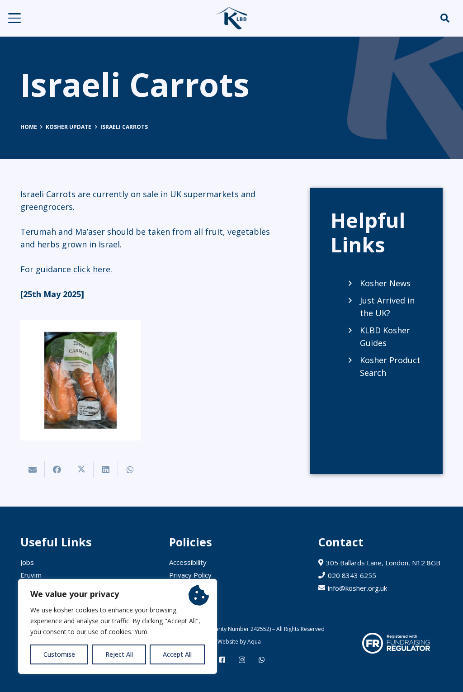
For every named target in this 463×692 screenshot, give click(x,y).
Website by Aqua (238, 641)
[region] (117, 626)
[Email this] (32, 469)
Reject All (119, 654)
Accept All (177, 654)
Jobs (27, 562)
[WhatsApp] (262, 659)
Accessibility (188, 562)
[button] (15, 18)
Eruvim (31, 574)
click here (91, 269)
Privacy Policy (190, 574)
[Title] (222, 659)
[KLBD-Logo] (231, 18)
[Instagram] (242, 660)
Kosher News (385, 283)
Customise (59, 654)
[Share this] (57, 469)
